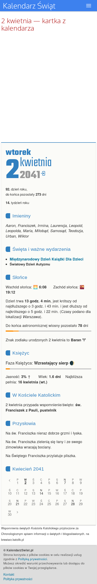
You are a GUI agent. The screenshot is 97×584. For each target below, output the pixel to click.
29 (81, 503)
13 (33, 493)
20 (10, 503)
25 (49, 503)
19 (81, 493)
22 (25, 503)
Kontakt (8, 574)
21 (17, 503)
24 (41, 503)
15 (49, 493)
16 (57, 493)
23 (33, 503)
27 (65, 503)
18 (73, 493)
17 (65, 493)
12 (25, 493)
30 (10, 514)
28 (73, 503)
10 (10, 493)
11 (17, 493)
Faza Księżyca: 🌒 (40, 363)
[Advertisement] (48, 87)
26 (57, 503)
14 (41, 493)
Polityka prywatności (17, 579)
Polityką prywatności (32, 559)
